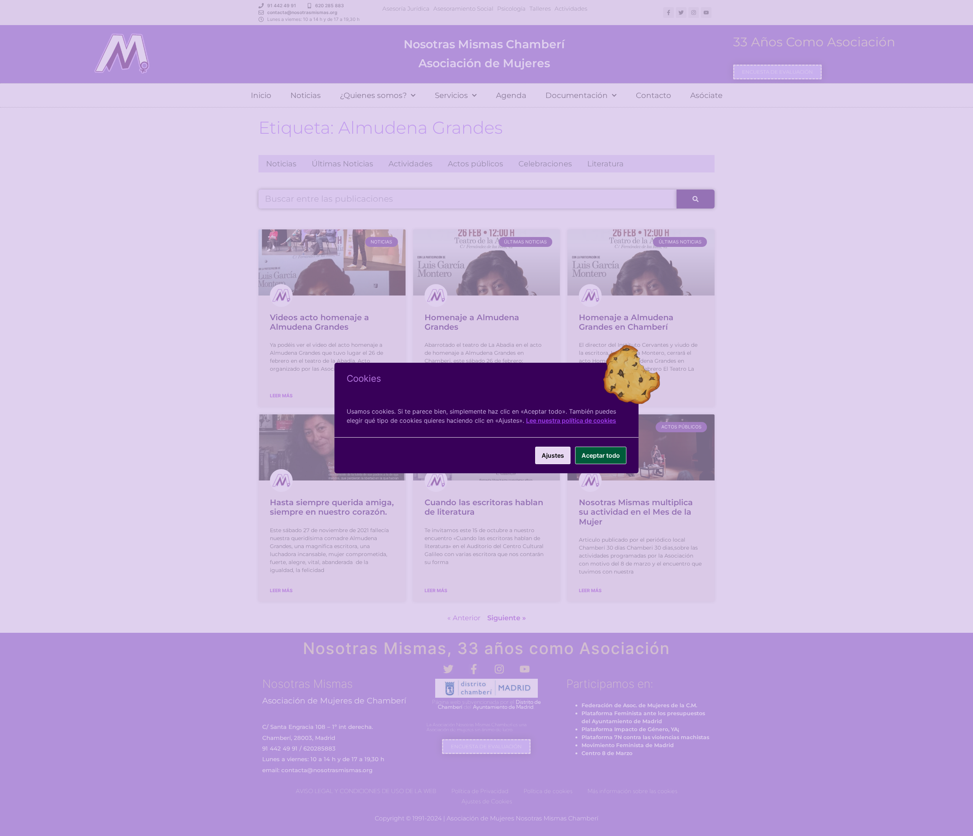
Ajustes (553, 455)
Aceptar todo (601, 455)
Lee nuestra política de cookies (571, 420)
